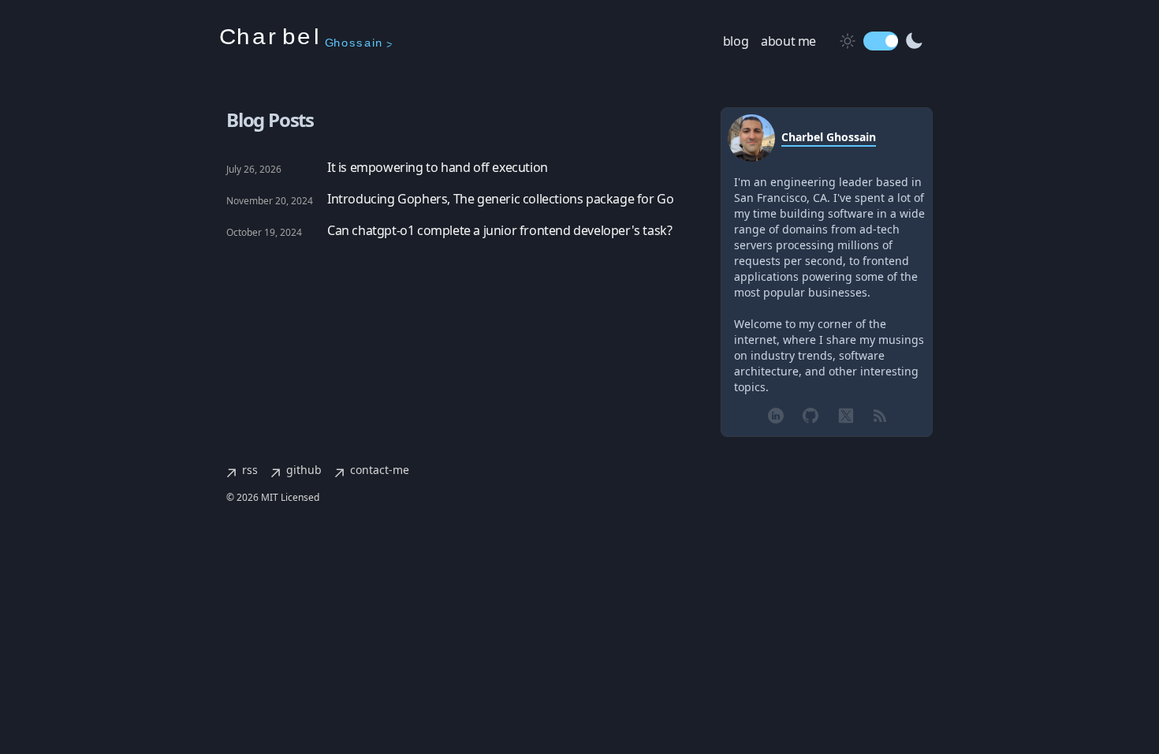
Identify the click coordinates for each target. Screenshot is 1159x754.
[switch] (880, 41)
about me (788, 41)
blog (735, 41)
